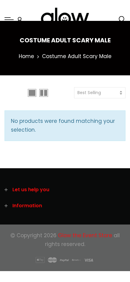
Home (26, 56)
